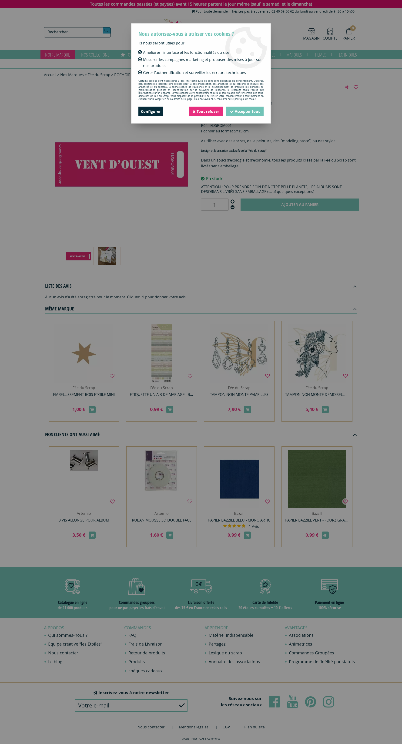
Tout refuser (207, 111)
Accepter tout (247, 111)
